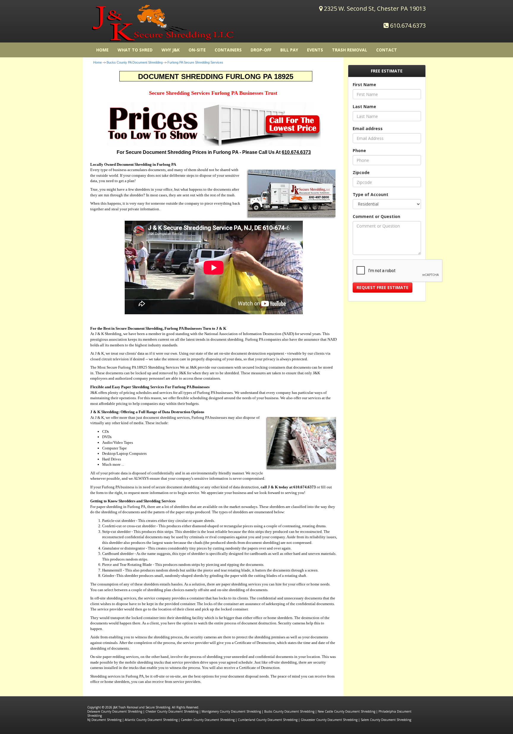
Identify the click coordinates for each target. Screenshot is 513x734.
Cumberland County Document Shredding (267, 720)
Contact (386, 50)
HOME (102, 50)
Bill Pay (289, 50)
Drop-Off (261, 50)
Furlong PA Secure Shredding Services (195, 62)
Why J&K (171, 50)
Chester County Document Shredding (171, 711)
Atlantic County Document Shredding (151, 720)
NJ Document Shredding (104, 720)
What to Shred (135, 50)
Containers (228, 50)
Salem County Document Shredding (386, 720)
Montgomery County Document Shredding (231, 711)
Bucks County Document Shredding (289, 711)
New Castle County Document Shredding (346, 711)
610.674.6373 (408, 25)
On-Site (197, 50)
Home (97, 62)
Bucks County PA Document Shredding (135, 62)
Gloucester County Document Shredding (329, 720)
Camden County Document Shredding (208, 720)
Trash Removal (349, 50)
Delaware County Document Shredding (114, 711)
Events (315, 50)
